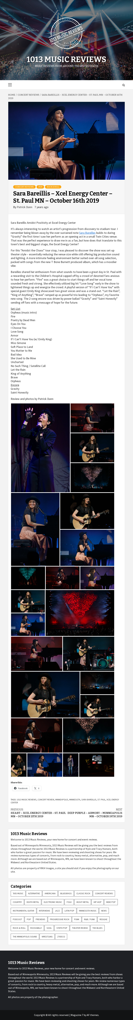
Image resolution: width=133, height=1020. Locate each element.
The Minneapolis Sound (25, 936)
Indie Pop (111, 902)
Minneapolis (61, 799)
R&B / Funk (89, 919)
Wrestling (47, 936)
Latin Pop (69, 910)
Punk (76, 919)
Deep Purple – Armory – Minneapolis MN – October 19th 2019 (94, 813)
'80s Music (18, 893)
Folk (69, 902)
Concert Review (46, 799)
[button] (40, 448)
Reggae (103, 919)
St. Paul (101, 799)
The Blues (97, 927)
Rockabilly (36, 927)
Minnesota (74, 799)
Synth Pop (61, 927)
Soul (49, 927)
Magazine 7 (77, 1015)
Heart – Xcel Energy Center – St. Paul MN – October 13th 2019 (38, 813)
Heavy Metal (82, 902)
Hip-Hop (98, 902)
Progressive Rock (59, 919)
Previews (40, 919)
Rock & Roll (53, 187)
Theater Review (80, 927)
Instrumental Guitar (23, 910)
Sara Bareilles (87, 233)
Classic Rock (83, 893)
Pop (40, 187)
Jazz (57, 910)
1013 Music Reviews (66, 59)
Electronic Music (53, 902)
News (104, 910)
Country (17, 902)
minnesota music (88, 910)
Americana (50, 893)
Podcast (17, 919)
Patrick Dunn (25, 207)
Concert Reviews (24, 187)
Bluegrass (66, 893)
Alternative (34, 893)
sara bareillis (88, 799)
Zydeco (61, 936)
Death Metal (33, 902)
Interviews (44, 910)
